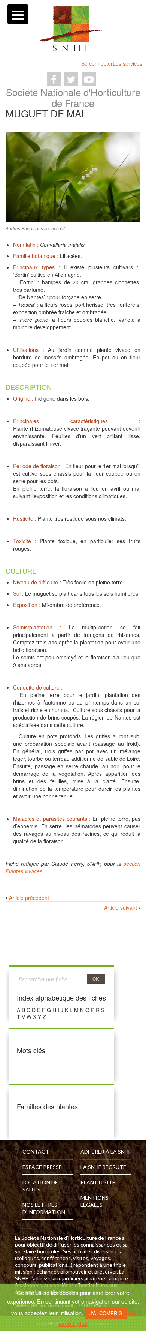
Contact (35, 1151)
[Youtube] (89, 79)
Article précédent (29, 897)
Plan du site (97, 1182)
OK (95, 978)
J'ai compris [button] (105, 1313)
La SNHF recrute (103, 1167)
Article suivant (120, 907)
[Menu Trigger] (17, 14)
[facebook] (54, 79)
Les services (127, 63)
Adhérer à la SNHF (105, 1151)
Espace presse (42, 1167)
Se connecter (97, 63)
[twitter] (71, 79)
